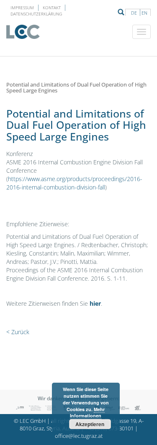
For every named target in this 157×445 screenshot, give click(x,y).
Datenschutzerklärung (36, 14)
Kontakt (52, 7)
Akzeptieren (89, 424)
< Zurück (17, 332)
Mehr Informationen (87, 412)
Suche (121, 12)
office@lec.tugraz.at (79, 436)
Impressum (22, 7)
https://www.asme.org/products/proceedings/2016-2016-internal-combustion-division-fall (74, 183)
